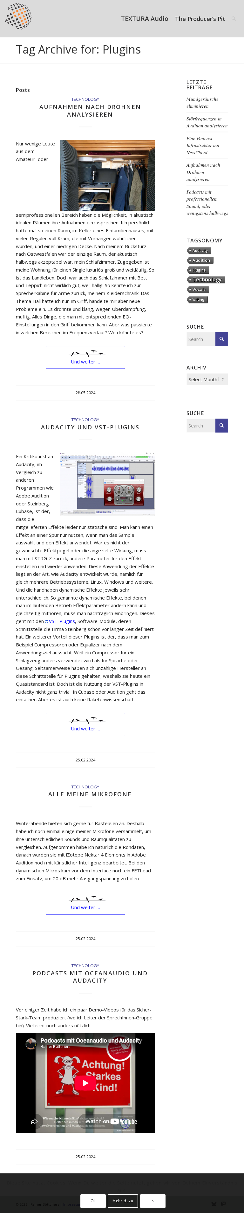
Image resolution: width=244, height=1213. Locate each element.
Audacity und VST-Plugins (90, 427)
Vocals (199, 289)
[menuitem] (145, 18)
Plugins (199, 270)
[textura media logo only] (21, 18)
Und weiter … (85, 361)
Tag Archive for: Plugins (78, 49)
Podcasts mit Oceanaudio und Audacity (90, 976)
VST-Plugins (62, 621)
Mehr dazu (122, 1200)
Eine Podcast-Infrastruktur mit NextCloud (202, 145)
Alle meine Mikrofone (90, 794)
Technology (85, 99)
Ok (93, 1200)
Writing (198, 299)
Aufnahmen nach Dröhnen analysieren (90, 110)
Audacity (200, 250)
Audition (201, 260)
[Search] (233, 18)
